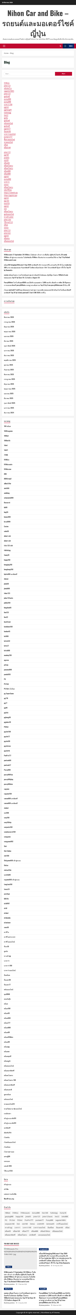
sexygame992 (8, 841)
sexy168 (6, 817)
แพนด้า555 (8, 1166)
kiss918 (7, 203)
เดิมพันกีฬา (8, 1132)
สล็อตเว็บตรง (8, 166)
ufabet (6, 913)
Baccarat (7, 502)
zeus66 (6, 927)
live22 (6, 115)
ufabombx (7, 918)
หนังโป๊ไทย (8, 190)
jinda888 (7, 588)
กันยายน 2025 (9, 369)
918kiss (7, 83)
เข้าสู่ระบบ (7, 1184)
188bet (6, 436)
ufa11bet (7, 894)
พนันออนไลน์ (8, 989)
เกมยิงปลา (7, 1113)
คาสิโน (6, 932)
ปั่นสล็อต (7, 975)
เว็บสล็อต (7, 1147)
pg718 (6, 698)
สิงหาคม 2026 (9, 317)
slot (5, 209)
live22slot (7, 622)
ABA (5, 474)
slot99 (6, 160)
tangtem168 (8, 884)
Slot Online (7, 851)
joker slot (7, 219)
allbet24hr (7, 483)
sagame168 (8, 794)
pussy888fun (8, 774)
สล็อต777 (7, 1023)
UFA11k (6, 899)
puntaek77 (7, 765)
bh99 (5, 507)
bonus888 (7, 517)
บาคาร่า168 (8, 104)
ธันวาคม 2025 (9, 355)
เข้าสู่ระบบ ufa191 (10, 1118)
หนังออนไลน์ (8, 123)
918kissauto (8, 464)
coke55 (6, 531)
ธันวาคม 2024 (9, 412)
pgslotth (7, 751)
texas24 (7, 889)
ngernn (6, 660)
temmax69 (50, 1224)
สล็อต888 (7, 171)
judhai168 (7, 603)
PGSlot (6, 727)
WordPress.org (9, 1199)
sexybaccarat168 (10, 832)
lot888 (6, 636)
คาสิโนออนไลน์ (9, 942)
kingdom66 (7, 607)
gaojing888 (9, 1216)
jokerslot (7, 233)
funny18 (6, 555)
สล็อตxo (7, 238)
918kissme (7, 469)
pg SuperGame (9, 693)
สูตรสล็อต (7, 1094)
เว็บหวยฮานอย (9, 1151)
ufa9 (5, 908)
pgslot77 (7, 129)
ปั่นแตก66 (7, 131)
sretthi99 (7, 875)
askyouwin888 (8, 498)
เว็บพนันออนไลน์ (10, 1142)
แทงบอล (7, 1161)
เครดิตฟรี (7, 1128)
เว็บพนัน (7, 1137)
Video (71, 46)
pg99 (5, 708)
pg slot (6, 201)
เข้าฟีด (6, 1189)
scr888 (6, 813)
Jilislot (6, 579)
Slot (5, 846)
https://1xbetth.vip (11, 192)
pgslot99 (7, 741)
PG (5, 679)
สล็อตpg (7, 1047)
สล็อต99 (7, 1042)
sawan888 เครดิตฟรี (11, 798)
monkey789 (8, 655)
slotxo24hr (7, 870)
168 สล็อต (7, 426)
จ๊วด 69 (6, 946)
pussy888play (8, 779)
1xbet (6, 445)
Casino (6, 526)
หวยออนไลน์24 (9, 1104)
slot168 (6, 856)
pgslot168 (7, 731)
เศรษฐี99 (7, 1156)
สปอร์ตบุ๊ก (7, 999)
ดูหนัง (6, 118)
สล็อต (6, 145)
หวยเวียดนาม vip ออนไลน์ (13, 1109)
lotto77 (6, 646)
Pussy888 (7, 770)
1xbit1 (6, 450)
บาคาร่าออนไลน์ (10, 134)
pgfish (6, 712)
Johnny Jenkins (10, 1284)
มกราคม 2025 (9, 408)
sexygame (7, 837)
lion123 (6, 612)
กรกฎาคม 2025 (9, 379)
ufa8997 (7, 903)
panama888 (8, 669)
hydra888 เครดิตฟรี (10, 574)
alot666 (6, 488)
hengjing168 (8, 564)
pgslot (6, 107)
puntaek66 (7, 760)
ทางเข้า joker (8, 217)
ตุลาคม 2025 (8, 365)
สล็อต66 (7, 163)
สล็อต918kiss (8, 1037)
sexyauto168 (8, 827)
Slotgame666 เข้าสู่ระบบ (12, 860)
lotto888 (7, 650)
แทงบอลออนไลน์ (44, 1235)
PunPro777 (7, 755)
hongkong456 (8, 569)
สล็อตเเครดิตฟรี (9, 1085)
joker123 (7, 85)
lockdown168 (8, 626)
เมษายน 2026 (8, 336)
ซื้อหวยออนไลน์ (9, 139)
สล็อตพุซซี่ (7, 1056)
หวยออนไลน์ (8, 142)
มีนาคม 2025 (8, 398)
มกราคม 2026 (9, 350)
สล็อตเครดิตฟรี (9, 1070)
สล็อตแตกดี (8, 1089)
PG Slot (6, 684)
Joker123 (7, 593)
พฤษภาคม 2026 (9, 331)
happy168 (7, 560)
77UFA (6, 455)
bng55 (6, 512)
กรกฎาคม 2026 (9, 322)
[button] (4, 46)
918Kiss (6, 459)
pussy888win (8, 784)
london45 (7, 631)
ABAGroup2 (7, 478)
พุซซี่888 (7, 994)
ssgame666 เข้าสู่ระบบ (11, 879)
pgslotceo (7, 746)
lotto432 (7, 641)
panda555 (7, 674)
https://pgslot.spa (10, 195)
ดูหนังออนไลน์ (9, 214)
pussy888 (7, 99)
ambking (7, 493)
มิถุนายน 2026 (9, 326)
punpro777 (8, 137)
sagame (6, 789)
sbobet (6, 808)
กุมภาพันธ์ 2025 (9, 403)
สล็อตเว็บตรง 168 (10, 1080)
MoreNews (45, 1312)
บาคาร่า (7, 182)
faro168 (45, 1213)
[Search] (60, 46)
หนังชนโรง (8, 88)
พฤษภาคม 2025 (9, 389)
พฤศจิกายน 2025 (10, 360)
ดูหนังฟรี (7, 96)
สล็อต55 (7, 1013)
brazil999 (7, 521)
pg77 (5, 703)
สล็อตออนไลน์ (9, 241)
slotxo (6, 184)
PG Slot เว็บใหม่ (9, 689)
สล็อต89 (7, 1032)
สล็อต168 (7, 147)
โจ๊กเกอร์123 (8, 222)
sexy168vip (7, 822)
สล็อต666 (7, 1018)
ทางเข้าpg (7, 956)
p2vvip (6, 665)
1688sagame (8, 431)
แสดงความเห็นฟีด (10, 1194)
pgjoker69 (7, 722)
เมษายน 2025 (8, 393)
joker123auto (8, 598)
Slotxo (6, 865)
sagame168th (9, 91)
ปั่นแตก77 (7, 984)
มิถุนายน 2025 (9, 384)
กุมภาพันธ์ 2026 (9, 346)
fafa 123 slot (8, 545)
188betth (7, 440)
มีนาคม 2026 (8, 341)
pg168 (6, 155)
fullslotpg (7, 112)
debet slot (7, 536)
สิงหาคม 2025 (9, 374)
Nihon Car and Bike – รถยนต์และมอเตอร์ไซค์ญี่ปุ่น (38, 23)
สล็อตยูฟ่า (7, 1061)
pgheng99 (8, 110)
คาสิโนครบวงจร (9, 937)
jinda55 (6, 157)
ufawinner (7, 922)
